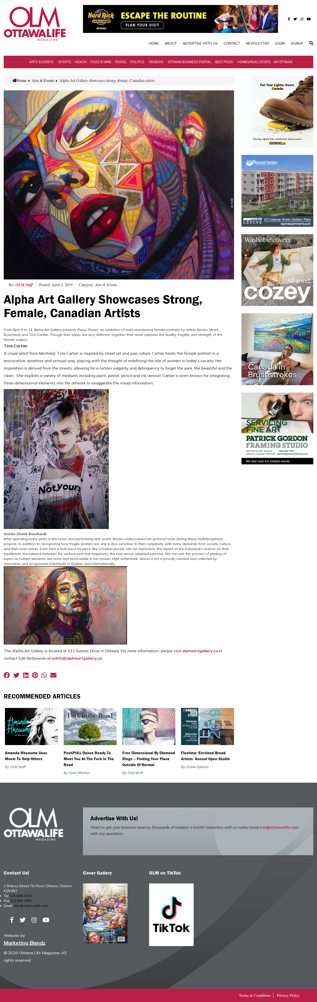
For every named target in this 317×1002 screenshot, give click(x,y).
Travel (121, 62)
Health (81, 62)
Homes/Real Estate (254, 62)
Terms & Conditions (255, 995)
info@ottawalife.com (279, 827)
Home (154, 43)
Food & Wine (100, 62)
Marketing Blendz (24, 943)
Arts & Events (41, 62)
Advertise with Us (200, 43)
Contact (232, 43)
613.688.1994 (20, 901)
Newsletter (257, 43)
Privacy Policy (288, 995)
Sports (64, 62)
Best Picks (224, 62)
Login (280, 43)
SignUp (297, 43)
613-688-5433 (20, 896)
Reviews (156, 62)
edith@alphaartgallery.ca (77, 658)
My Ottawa (283, 62)
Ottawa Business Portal (189, 62)
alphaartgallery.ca (200, 650)
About (171, 43)
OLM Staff (24, 284)
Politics (137, 62)
